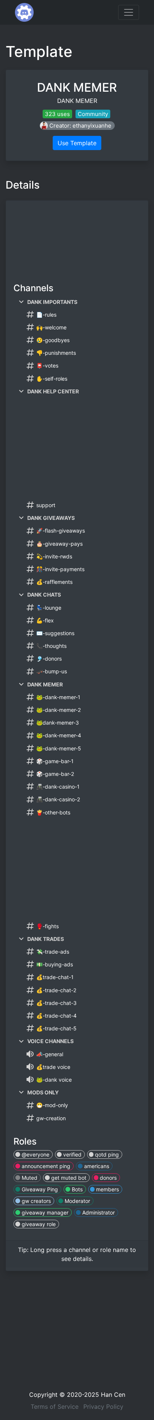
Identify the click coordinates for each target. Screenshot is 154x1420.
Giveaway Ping (39, 1189)
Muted (28, 1177)
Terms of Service (54, 1406)
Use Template (77, 143)
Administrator (98, 1212)
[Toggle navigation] (128, 12)
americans (96, 1166)
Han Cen (113, 1394)
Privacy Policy (103, 1406)
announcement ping (45, 1166)
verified (71, 1154)
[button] (77, 125)
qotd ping (106, 1154)
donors (107, 1177)
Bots (76, 1189)
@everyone (34, 1154)
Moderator (76, 1201)
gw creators (35, 1201)
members (107, 1189)
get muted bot (68, 1177)
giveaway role (38, 1224)
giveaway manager (44, 1212)
